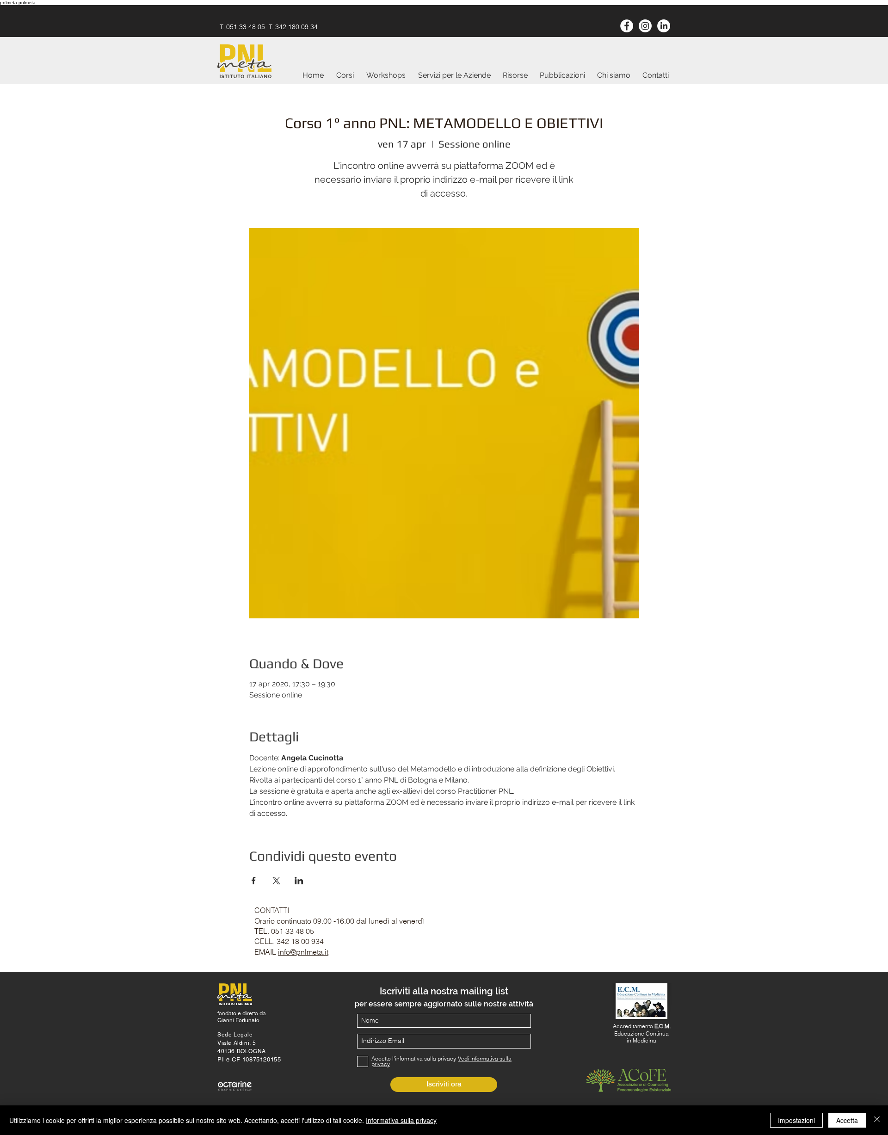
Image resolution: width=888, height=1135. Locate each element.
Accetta (847, 1120)
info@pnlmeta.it (303, 951)
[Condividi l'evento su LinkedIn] (299, 880)
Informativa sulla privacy (401, 1120)
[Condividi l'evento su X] (276, 880)
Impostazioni (796, 1120)
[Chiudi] (876, 1120)
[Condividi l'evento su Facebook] (253, 880)
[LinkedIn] (663, 25)
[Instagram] (645, 25)
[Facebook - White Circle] (626, 25)
